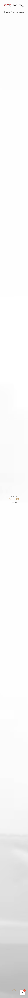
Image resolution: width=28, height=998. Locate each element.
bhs (19, 16)
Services (15, 12)
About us (8, 12)
